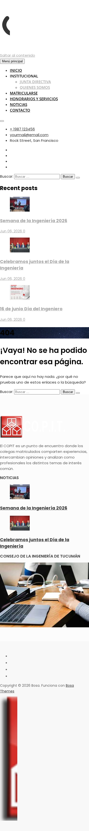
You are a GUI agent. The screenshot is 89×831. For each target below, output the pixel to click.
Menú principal (12, 61)
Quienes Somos (35, 87)
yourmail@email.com (29, 134)
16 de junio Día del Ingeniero (31, 309)
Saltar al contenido (17, 55)
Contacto (20, 110)
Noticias (18, 104)
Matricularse (24, 93)
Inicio (16, 70)
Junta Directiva (35, 81)
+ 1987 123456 (22, 129)
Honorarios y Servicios (34, 98)
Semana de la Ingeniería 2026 (33, 221)
